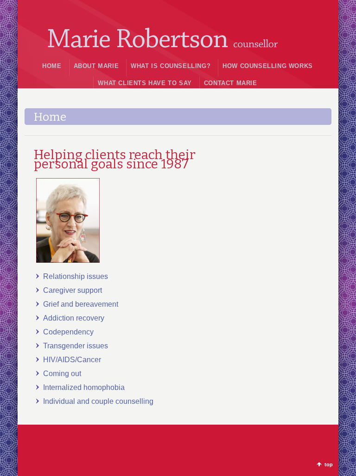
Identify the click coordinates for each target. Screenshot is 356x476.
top (328, 464)
